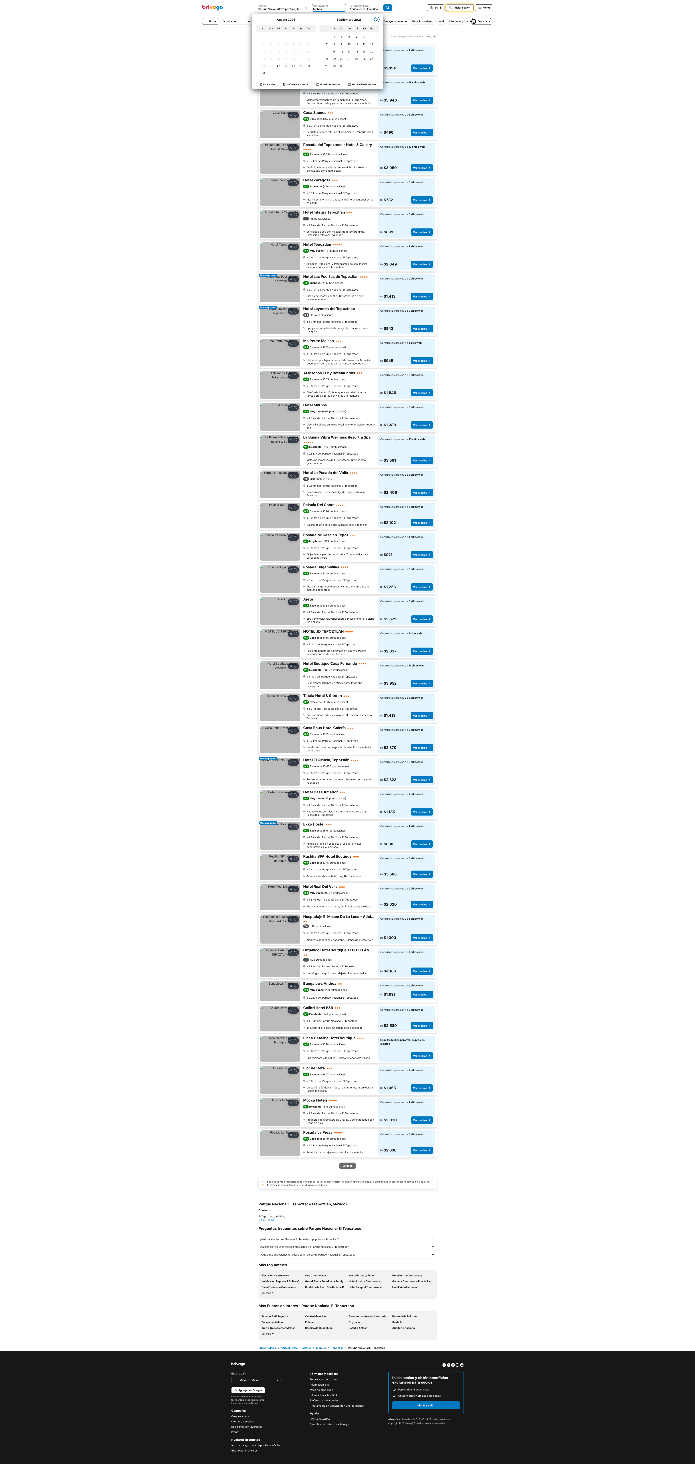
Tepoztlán (337, 1347)
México (306, 1347)
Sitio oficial (267, 1220)
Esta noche (269, 84)
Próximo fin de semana (364, 84)
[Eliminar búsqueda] (306, 7)
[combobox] (283, 7)
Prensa (235, 1431)
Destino (262, 5)
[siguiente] (377, 19)
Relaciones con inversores (246, 1426)
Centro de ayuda (320, 1418)
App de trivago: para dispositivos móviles (255, 1445)
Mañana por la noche (297, 84)
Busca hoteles (267, 1347)
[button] (283, 8)
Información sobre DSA (323, 1395)
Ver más (266, 1292)
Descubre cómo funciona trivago (329, 1424)
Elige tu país (238, 1373)
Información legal (320, 1384)
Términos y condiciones (324, 1379)
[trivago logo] (212, 8)
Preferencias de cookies (324, 1400)
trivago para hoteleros (244, 1450)
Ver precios (420, 68)
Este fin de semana (330, 84)
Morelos (321, 1347)
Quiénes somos (240, 1416)
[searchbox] (283, 9)
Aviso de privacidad (321, 1389)
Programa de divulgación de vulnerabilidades (337, 1405)
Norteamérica (289, 1347)
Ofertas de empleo (242, 1421)
